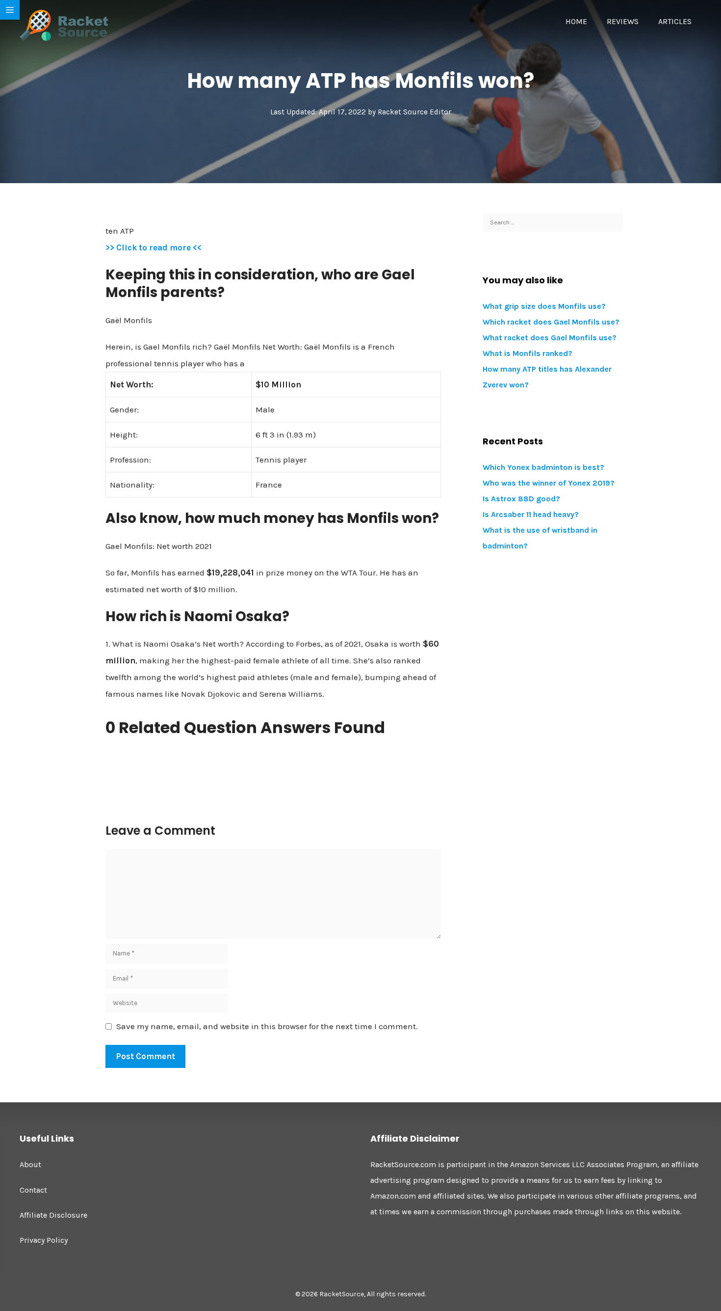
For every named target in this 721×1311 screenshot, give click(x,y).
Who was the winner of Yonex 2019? (549, 483)
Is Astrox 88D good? (521, 498)
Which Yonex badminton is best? (543, 467)
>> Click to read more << (153, 247)
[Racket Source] (64, 24)
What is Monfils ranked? (527, 353)
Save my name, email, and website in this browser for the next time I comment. (267, 1026)
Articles (675, 21)
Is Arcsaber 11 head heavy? (531, 514)
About (30, 1164)
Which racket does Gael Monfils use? (551, 322)
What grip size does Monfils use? (544, 306)
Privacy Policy (44, 1240)
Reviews (623, 21)
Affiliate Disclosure (53, 1215)
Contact (33, 1190)
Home (576, 21)
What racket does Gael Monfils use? (550, 337)
